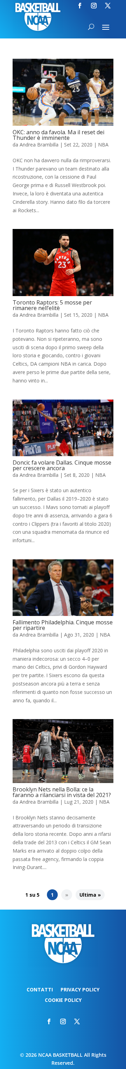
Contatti (40, 990)
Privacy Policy (80, 990)
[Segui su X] (107, 5)
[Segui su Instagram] (93, 5)
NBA (103, 144)
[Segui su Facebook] (79, 5)
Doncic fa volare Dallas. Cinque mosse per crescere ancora (62, 465)
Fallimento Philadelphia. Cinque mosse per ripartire (63, 625)
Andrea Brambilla (39, 144)
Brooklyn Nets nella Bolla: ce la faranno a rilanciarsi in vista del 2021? (62, 792)
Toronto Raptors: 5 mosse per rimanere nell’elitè (52, 305)
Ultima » (90, 894)
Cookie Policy (63, 1000)
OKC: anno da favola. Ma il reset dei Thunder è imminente (58, 135)
